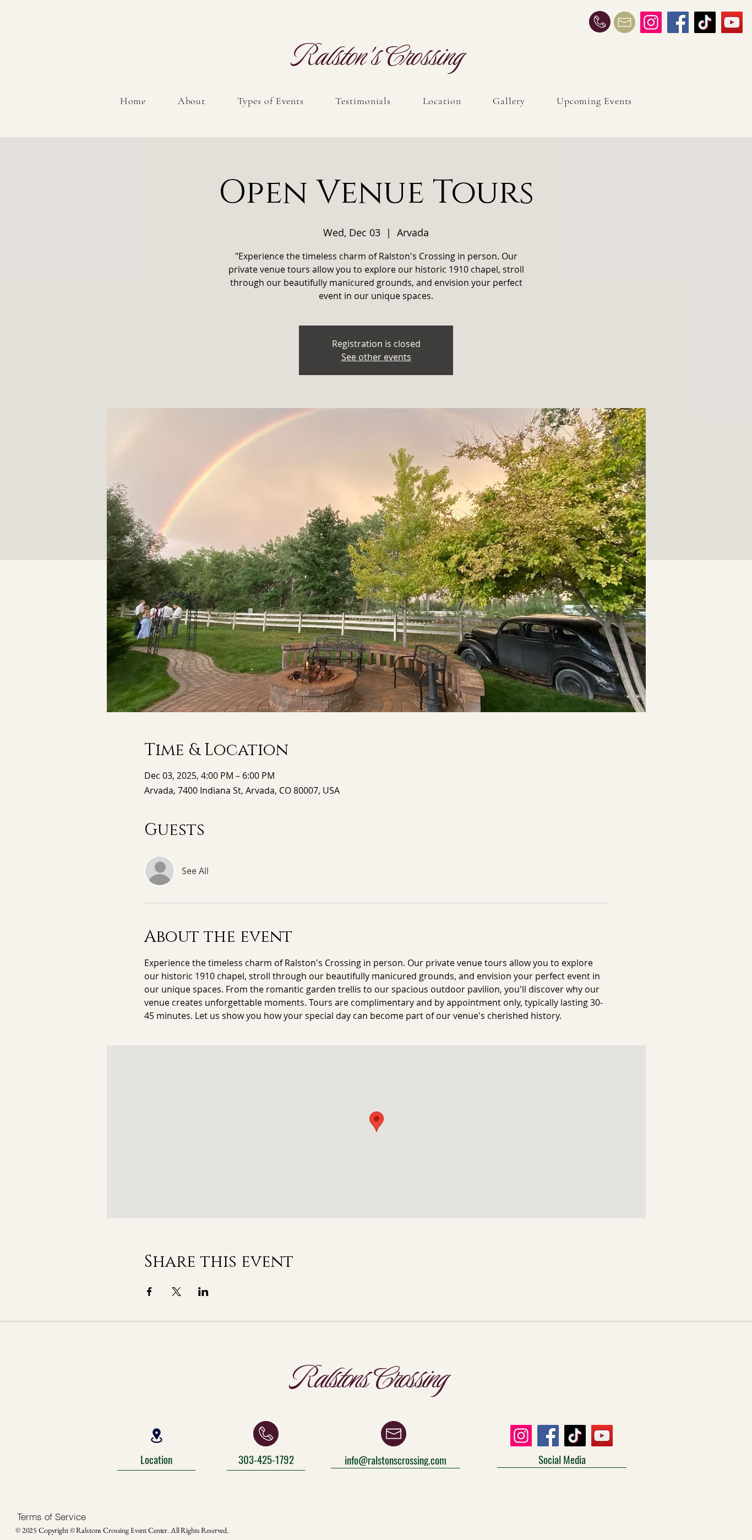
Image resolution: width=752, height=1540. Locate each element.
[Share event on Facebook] (149, 1291)
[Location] (156, 1436)
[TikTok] (705, 22)
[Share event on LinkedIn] (203, 1291)
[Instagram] (651, 22)
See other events (376, 357)
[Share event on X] (176, 1291)
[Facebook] (678, 22)
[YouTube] (732, 22)
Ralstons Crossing (370, 1378)
